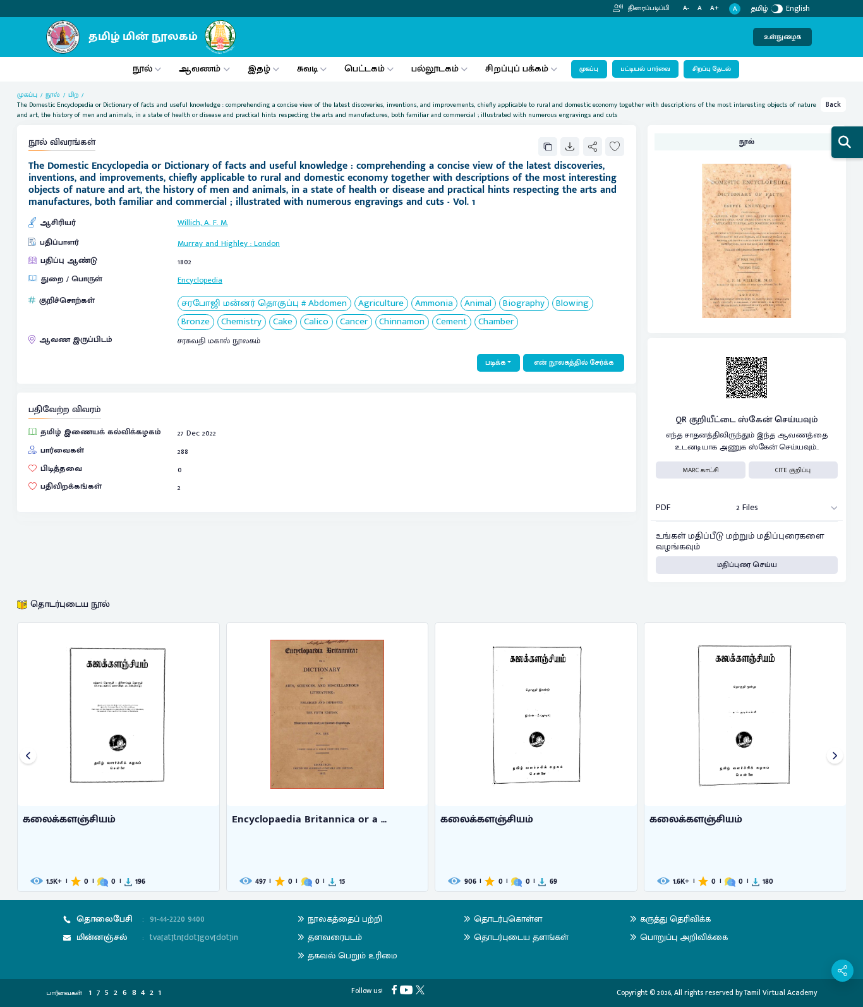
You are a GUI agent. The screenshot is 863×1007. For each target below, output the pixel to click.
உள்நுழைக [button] (782, 37)
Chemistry (241, 322)
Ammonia (434, 303)
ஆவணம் (201, 68)
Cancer (354, 322)
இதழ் (259, 68)
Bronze (195, 322)
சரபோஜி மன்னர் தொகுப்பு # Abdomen (264, 303)
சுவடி (307, 68)
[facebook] (396, 990)
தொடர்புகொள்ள (508, 918)
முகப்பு (588, 69)
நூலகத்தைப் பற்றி (345, 918)
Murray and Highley (213, 243)
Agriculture (381, 303)
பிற (73, 95)
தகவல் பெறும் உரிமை (352, 955)
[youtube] (408, 990)
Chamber (496, 322)
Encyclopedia (200, 280)
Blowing (572, 303)
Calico (316, 322)
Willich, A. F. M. (203, 222)
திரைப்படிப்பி (648, 8)
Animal (478, 303)
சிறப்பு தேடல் (711, 69)
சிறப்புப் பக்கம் (516, 68)
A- (686, 8)
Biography (524, 303)
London (267, 243)
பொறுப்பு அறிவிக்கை (684, 937)
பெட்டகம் (364, 68)
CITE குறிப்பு (793, 470)
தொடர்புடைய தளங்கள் (521, 937)
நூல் (142, 68)
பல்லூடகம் (435, 68)
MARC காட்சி (700, 470)
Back (833, 105)
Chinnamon (402, 322)
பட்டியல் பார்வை (645, 69)
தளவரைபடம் (335, 937)
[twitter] (422, 990)
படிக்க (495, 363)
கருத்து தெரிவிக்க (675, 918)
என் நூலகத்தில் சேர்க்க (573, 363)
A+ (714, 8)
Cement (451, 322)
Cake (283, 322)
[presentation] (28, 757)
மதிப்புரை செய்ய (747, 565)
